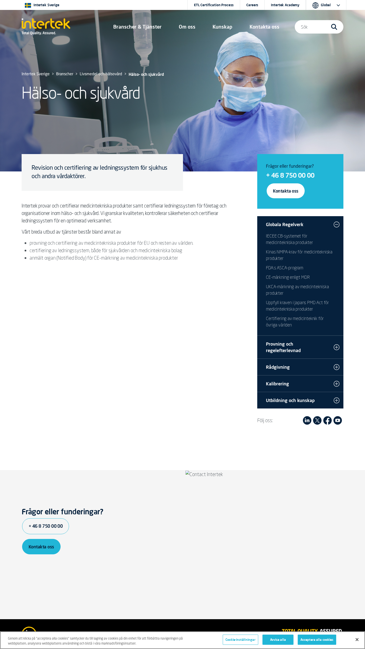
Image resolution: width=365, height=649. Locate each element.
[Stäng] (357, 639)
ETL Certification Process (214, 5)
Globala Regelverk (284, 224)
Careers (252, 5)
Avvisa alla (278, 640)
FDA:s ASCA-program (284, 267)
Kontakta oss (285, 191)
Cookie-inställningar (240, 640)
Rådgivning (278, 367)
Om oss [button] (187, 27)
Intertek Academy (285, 5)
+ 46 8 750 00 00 (290, 175)
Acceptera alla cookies (316, 640)
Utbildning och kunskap (290, 400)
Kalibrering (277, 383)
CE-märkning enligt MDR (288, 277)
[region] (182, 640)
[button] (137, 27)
